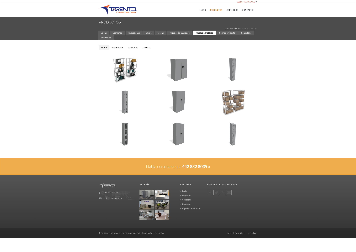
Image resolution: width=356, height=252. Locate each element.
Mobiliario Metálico (204, 33)
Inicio (227, 28)
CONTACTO (247, 10)
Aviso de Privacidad (236, 233)
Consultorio (246, 33)
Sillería (149, 33)
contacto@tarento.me (113, 198)
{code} (252, 233)
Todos (104, 47)
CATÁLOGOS (232, 10)
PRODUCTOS (216, 10)
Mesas (161, 33)
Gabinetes (133, 47)
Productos (235, 28)
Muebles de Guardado (180, 33)
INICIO (203, 10)
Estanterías (117, 47)
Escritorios (117, 33)
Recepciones (134, 33)
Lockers (147, 47)
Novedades (106, 37)
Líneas (104, 33)
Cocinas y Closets (227, 33)
